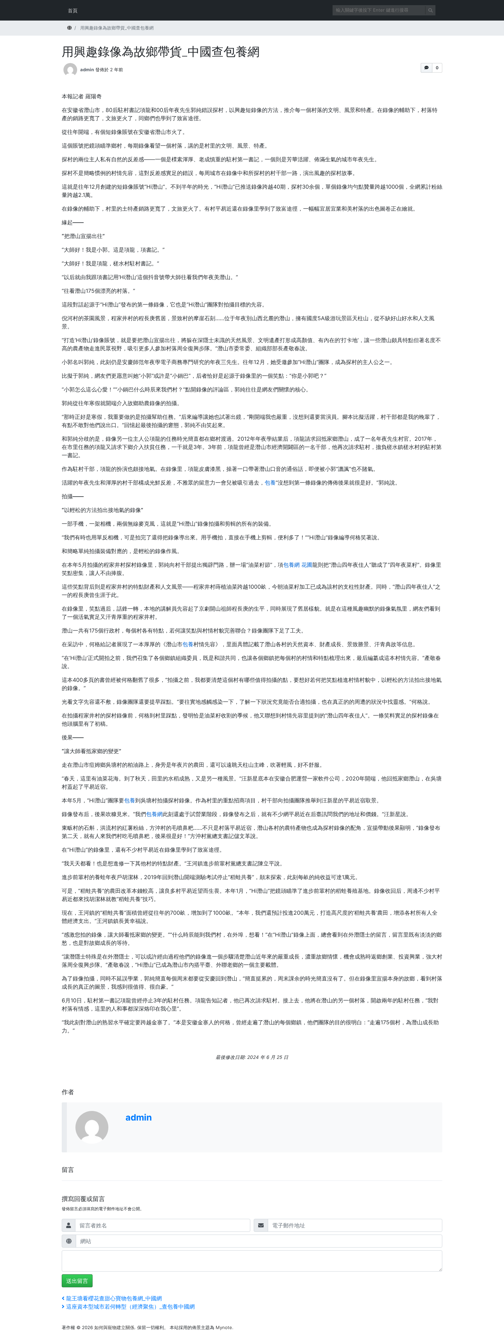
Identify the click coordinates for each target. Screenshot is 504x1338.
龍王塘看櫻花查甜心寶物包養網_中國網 (114, 1298)
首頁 (72, 10)
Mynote (224, 1327)
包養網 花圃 (297, 564)
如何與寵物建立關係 (114, 1327)
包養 (270, 482)
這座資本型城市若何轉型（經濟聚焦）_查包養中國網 (130, 1306)
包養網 (154, 814)
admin (87, 69)
